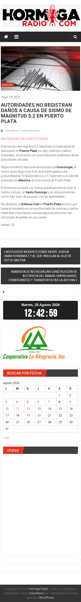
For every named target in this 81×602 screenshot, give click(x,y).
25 (17, 422)
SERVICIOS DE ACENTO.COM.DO (27, 139)
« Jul (6, 437)
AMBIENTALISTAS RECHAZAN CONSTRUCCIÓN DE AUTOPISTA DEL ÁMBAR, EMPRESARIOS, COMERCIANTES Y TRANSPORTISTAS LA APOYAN (43, 276)
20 (39, 415)
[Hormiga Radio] (6, 37)
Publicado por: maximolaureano (22, 130)
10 (7, 408)
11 (17, 408)
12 (28, 408)
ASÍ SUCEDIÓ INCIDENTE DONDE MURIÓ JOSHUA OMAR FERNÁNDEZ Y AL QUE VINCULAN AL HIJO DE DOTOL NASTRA (37, 256)
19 (28, 415)
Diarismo (7, 84)
